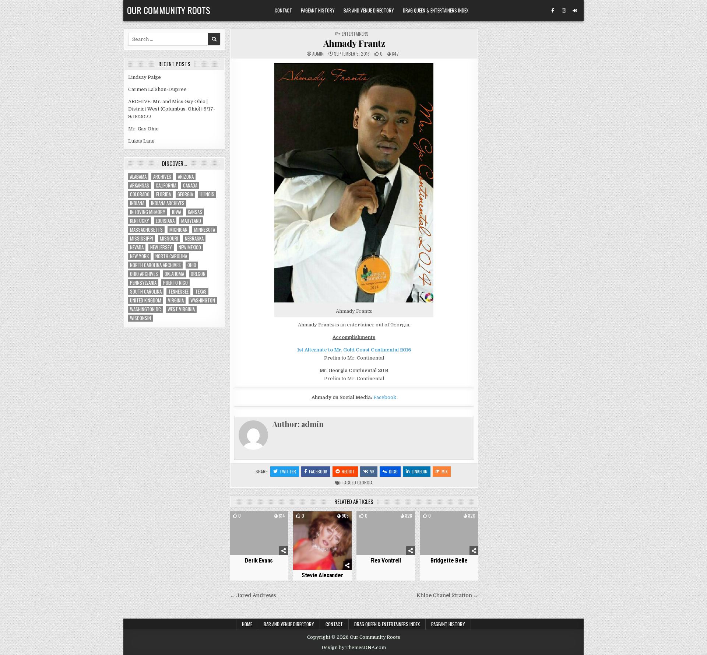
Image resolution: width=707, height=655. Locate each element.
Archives (162, 176)
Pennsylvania (143, 282)
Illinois (207, 194)
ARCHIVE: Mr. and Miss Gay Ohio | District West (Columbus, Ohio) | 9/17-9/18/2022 (171, 109)
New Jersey (161, 247)
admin (318, 54)
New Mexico (190, 247)
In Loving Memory (147, 212)
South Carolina (146, 291)
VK (372, 471)
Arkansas (139, 185)
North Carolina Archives (155, 265)
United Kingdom (145, 300)
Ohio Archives (144, 273)
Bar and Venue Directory (369, 10)
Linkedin (420, 471)
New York (139, 256)
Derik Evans (259, 560)
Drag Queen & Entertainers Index (435, 10)
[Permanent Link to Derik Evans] (259, 533)
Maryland (191, 220)
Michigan (178, 229)
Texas (201, 291)
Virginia (176, 300)
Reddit (348, 471)
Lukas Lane (141, 141)
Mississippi (141, 238)
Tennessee (178, 291)
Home (247, 624)
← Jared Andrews (253, 595)
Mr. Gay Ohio (143, 129)
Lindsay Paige (144, 77)
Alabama (138, 176)
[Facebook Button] (552, 10)
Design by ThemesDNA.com (353, 647)
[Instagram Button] (564, 10)
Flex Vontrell (385, 560)
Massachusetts (146, 229)
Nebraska (194, 238)
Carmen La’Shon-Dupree (157, 89)
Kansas (195, 212)
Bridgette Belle (449, 560)
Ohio (191, 265)
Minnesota (204, 229)
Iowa (176, 212)
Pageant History (318, 10)
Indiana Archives (167, 203)
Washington (202, 300)
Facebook (384, 397)
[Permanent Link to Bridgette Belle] (449, 533)
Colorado (140, 194)
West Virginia (181, 309)
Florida (163, 194)
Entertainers (355, 34)
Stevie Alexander (322, 575)
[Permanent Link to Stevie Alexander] (322, 540)
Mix (445, 471)
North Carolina (171, 256)
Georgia (365, 482)
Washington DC (145, 309)
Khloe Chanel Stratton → (447, 595)
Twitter (287, 471)
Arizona (186, 176)
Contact (283, 10)
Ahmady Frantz (354, 43)
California (166, 185)
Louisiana (165, 220)
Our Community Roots (168, 10)
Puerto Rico (175, 282)
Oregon (198, 273)
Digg (393, 471)
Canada (190, 185)
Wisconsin (140, 318)
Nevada (137, 247)
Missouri (169, 238)
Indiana (137, 203)
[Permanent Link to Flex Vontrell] (385, 533)
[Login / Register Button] (575, 10)
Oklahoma (174, 273)
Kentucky (139, 220)
